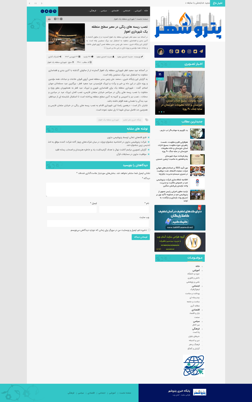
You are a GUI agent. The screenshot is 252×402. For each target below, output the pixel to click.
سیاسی (104, 10)
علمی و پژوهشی (193, 282)
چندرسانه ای (195, 297)
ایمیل (93, 203)
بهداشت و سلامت (192, 293)
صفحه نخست (125, 393)
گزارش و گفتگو (194, 348)
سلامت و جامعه (193, 301)
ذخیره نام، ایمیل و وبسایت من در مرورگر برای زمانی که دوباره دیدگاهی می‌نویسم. (108, 230)
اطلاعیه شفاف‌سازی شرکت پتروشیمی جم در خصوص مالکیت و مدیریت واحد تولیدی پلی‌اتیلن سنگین (172, 182)
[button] (164, 112)
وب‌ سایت (144, 217)
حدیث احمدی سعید (104, 56)
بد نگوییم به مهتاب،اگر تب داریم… (173, 130)
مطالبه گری (195, 305)
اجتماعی (126, 10)
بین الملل (196, 324)
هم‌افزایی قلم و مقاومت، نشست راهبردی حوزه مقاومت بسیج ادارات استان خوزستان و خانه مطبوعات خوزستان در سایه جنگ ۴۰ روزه (180, 103)
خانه (146, 10)
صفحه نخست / (141, 19)
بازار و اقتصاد (194, 313)
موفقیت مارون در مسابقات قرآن (131, 154)
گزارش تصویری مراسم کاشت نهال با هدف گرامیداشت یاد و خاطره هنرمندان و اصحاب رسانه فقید (100, 149)
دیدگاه (146, 178)
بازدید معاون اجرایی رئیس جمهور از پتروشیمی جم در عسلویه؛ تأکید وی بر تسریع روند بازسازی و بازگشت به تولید (172, 196)
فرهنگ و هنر (194, 344)
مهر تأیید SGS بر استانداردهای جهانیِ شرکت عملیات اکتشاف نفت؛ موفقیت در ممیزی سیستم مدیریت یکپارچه (172, 171)
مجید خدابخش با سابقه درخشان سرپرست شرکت (186, 3)
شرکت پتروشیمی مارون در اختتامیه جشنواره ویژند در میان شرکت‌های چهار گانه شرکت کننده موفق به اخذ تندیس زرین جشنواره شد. (99, 143)
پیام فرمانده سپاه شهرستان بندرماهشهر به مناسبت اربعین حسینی (172, 157)
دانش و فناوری (194, 277)
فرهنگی (93, 10)
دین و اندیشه (194, 340)
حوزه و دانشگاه (193, 273)
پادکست (196, 332)
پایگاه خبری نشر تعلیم (132, 119)
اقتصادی (115, 10)
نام (147, 203)
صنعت (197, 317)
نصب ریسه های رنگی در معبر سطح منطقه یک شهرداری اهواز (120, 29)
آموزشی (138, 10)
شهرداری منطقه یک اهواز (124, 19)
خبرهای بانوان (194, 336)
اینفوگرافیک (195, 289)
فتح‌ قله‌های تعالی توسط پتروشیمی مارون (126, 137)
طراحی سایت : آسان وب (181, 395)
